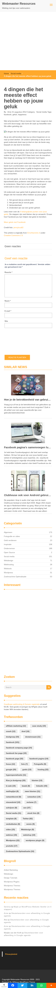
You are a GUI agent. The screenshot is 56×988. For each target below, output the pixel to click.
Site (6, 321)
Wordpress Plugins (11, 882)
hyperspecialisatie (16, 775)
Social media (16, 73)
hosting (43, 769)
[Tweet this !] (22, 985)
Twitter (28, 819)
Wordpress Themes (12, 886)
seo (26, 808)
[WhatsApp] (41, 985)
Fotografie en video (12, 536)
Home (6, 73)
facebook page (14, 759)
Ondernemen (9, 548)
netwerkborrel (13, 797)
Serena (7, 907)
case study (39, 726)
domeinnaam (33, 737)
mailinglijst (12, 791)
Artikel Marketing (11, 870)
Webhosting (9, 564)
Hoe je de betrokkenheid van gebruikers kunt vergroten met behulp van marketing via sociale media (28, 399)
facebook (7, 114)
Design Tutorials (10, 878)
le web (11, 786)
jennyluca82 (18, 227)
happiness (22, 114)
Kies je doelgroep (16, 780)
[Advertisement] (28, 41)
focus (10, 764)
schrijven (11, 808)
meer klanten (32, 791)
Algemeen (8, 532)
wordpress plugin (35, 840)
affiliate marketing (16, 726)
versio (30, 824)
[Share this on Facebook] (13, 985)
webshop (29, 835)
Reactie (8, 272)
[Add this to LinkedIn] (32, 985)
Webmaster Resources (18, 3)
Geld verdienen (10, 540)
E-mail (8, 311)
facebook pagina (38, 759)
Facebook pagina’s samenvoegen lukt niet (28, 447)
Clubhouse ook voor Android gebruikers (28, 495)
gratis (26, 769)
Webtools (8, 568)
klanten (37, 780)
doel (25, 731)
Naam (8, 301)
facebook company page (19, 748)
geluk (15, 114)
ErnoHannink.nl (33, 233)
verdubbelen (13, 824)
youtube (11, 846)
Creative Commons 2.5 (13, 235)
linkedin (41, 786)
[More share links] (51, 985)
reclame (31, 802)
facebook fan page (16, 753)
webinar (11, 835)
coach (10, 731)
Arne (9, 112)
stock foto (33, 813)
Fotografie (40, 764)
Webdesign (8, 560)
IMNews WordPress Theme (23, 982)
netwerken (34, 797)
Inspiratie (7, 544)
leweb (26, 786)
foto (24, 764)
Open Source (9, 552)
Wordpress (8, 573)
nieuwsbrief (13, 802)
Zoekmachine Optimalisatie (15, 577)
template (11, 819)
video (10, 829)
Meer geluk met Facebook (15, 222)
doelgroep (12, 737)
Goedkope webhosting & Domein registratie (22, 704)
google (11, 769)
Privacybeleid (11, 954)
